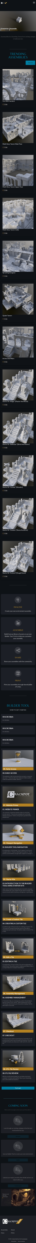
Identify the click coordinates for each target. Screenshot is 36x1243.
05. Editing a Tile (10, 961)
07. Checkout (8, 1035)
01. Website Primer (11, 809)
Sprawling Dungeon (9, 273)
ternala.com (25, 1238)
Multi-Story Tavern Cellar (11, 230)
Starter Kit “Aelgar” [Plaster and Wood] (15, 401)
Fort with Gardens (9, 101)
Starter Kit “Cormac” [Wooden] (13, 487)
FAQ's (13, 1233)
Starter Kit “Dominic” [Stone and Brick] (15, 530)
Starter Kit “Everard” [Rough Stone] (14, 573)
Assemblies (4, 1230)
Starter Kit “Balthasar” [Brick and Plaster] (16, 444)
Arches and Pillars (8, 358)
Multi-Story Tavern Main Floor (12, 144)
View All (30, 62)
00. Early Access (10, 773)
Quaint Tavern (7, 315)
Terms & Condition (21, 1241)
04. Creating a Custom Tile (14, 923)
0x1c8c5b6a (8, 717)
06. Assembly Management (14, 998)
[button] (18, 1088)
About (13, 1230)
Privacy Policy (13, 1241)
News (2, 1233)
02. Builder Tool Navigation (15, 847)
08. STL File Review (10, 1073)
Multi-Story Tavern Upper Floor (13, 187)
